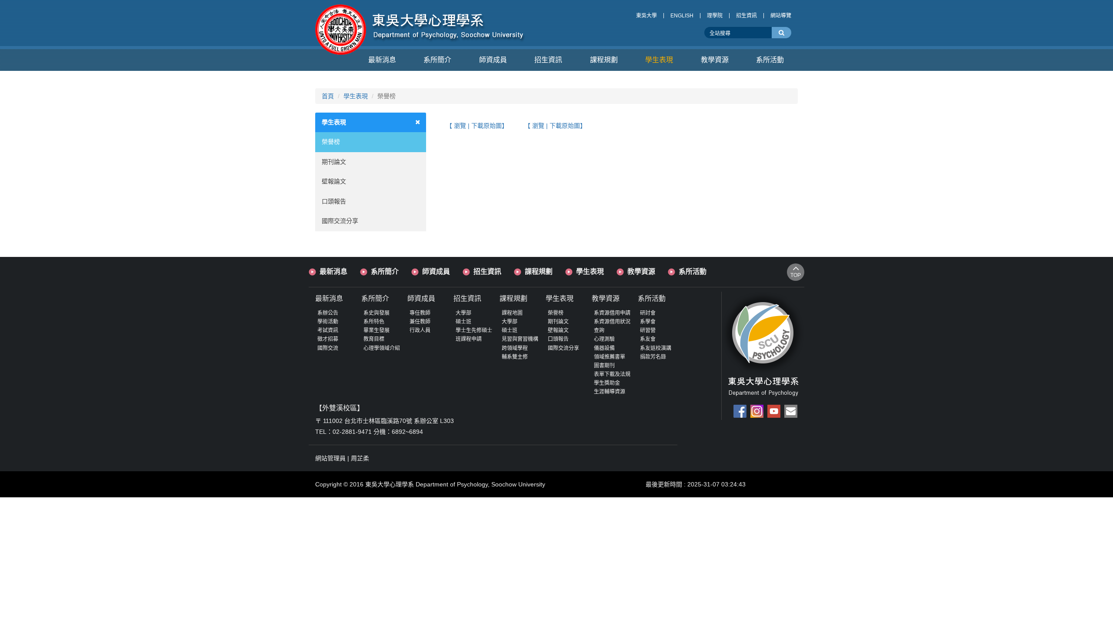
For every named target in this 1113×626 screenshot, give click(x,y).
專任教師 (420, 313)
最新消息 (333, 271)
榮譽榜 (331, 141)
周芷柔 (360, 458)
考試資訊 (327, 330)
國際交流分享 (340, 220)
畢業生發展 (376, 330)
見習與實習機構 (520, 339)
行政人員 (420, 330)
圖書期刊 (604, 366)
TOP (795, 275)
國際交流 (327, 348)
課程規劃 (539, 271)
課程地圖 (512, 313)
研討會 (648, 313)
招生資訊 (746, 15)
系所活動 (692, 271)
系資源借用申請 (612, 313)
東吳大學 (646, 15)
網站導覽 (780, 15)
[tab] (370, 122)
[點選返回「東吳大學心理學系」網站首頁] (420, 23)
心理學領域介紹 (381, 348)
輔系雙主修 (515, 357)
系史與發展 (376, 313)
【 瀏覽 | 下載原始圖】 (477, 125)
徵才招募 (327, 339)
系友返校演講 (655, 348)
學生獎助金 (607, 383)
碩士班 (463, 322)
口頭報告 (334, 201)
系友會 (648, 339)
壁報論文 (334, 181)
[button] (382, 60)
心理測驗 (604, 339)
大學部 (463, 313)
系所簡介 (385, 271)
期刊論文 (334, 161)
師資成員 (436, 271)
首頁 (328, 96)
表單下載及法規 (612, 374)
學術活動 (327, 322)
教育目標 (373, 339)
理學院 (715, 15)
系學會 (648, 322)
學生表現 (355, 96)
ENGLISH (681, 15)
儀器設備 (604, 348)
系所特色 (373, 322)
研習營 (648, 330)
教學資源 (641, 271)
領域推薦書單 (609, 357)
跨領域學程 (515, 348)
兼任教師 (420, 322)
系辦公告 (327, 313)
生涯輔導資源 (609, 392)
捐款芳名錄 (653, 357)
